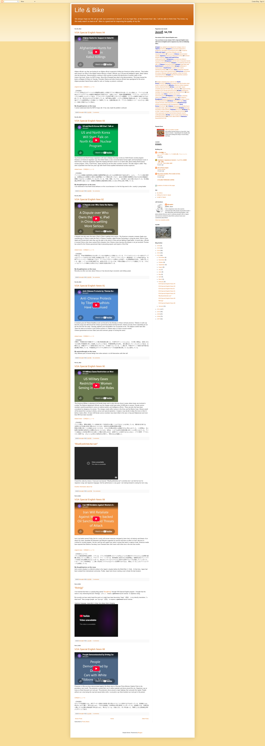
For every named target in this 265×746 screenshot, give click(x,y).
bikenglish (170, 204)
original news (78, 87)
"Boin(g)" (79, 587)
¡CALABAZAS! (161, 175)
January (161, 306)
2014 (158, 250)
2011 (158, 309)
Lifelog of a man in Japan (164, 195)
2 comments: (96, 112)
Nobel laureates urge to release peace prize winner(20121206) (172, 93)
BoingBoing (107, 591)
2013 (158, 253)
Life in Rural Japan (162, 168)
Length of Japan (161, 197)
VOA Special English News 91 (90, 285)
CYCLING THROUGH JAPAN (165, 180)
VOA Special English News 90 (90, 366)
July (160, 269)
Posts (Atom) (85, 721)
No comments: (96, 191)
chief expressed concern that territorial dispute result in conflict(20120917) (171, 113)
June (160, 272)
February (161, 281)
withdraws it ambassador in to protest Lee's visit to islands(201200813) (170, 67)
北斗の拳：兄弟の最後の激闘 (164, 163)
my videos (160, 193)
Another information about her (83, 486)
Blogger (140, 732)
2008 (158, 316)
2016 (158, 245)
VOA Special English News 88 (90, 649)
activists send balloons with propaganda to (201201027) (171, 104)
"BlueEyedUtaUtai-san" (86, 444)
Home (112, 718)
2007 (158, 319)
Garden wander (161, 169)
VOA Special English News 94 (90, 32)
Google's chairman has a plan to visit (166, 82)
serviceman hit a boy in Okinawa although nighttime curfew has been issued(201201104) (172, 73)
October (161, 262)
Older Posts (145, 718)
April (160, 277)
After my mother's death (171, 129)
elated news (78, 336)
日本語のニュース (89, 87)
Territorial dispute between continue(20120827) (172, 57)
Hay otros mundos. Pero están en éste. (168, 174)
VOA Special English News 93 (90, 120)
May (160, 274)
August (161, 267)
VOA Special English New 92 (89, 199)
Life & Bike (89, 10)
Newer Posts (78, 718)
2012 (158, 255)
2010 (158, 311)
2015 (158, 248)
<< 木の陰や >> (161, 152)
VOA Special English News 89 (90, 499)
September (162, 264)
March (160, 279)
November (162, 260)
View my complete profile (162, 220)
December (162, 257)
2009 (158, 314)
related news (78, 169)
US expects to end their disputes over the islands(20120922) (171, 52)
